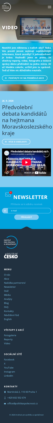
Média (7, 294)
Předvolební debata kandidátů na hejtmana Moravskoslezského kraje (27, 120)
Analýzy (8, 299)
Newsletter (10, 286)
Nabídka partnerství (15, 282)
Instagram (9, 371)
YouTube (9, 367)
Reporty (8, 339)
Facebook (9, 359)
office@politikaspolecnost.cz (22, 403)
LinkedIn (8, 375)
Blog (6, 303)
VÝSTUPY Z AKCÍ (14, 329)
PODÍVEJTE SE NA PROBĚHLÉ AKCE (26, 78)
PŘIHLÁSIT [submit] (26, 217)
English (8, 319)
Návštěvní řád (11, 315)
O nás (7, 274)
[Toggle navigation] (49, 7)
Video (10, 27)
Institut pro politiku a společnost (30, 415)
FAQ (6, 307)
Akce (6, 278)
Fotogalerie (10, 335)
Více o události (18, 141)
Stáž (6, 290)
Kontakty (9, 311)
